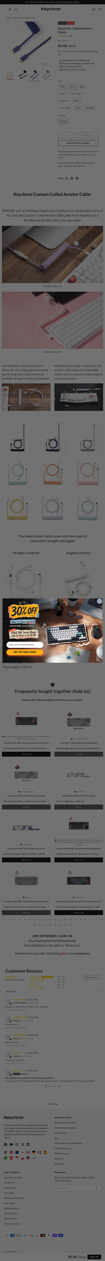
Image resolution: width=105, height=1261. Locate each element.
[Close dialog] (99, 601)
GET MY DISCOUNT (24, 652)
